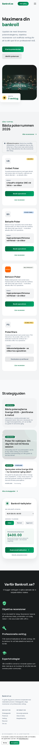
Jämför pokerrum (12, 56)
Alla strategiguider (9, 491)
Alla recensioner (28, 134)
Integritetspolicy (21, 718)
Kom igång (23, 4)
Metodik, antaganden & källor (19, 555)
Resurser (5, 721)
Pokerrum (5, 716)
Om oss (4, 723)
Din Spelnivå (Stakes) (12, 509)
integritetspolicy (23, 738)
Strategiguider (6, 713)
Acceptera (14, 743)
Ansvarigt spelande (22, 713)
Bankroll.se (7, 3)
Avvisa (5, 743)
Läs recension (19, 200)
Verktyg (4, 718)
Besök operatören (19, 194)
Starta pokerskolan (13, 49)
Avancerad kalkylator (18, 550)
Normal (19, 523)
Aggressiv (29, 523)
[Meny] (35, 3)
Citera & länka (21, 716)
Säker (10, 523)
